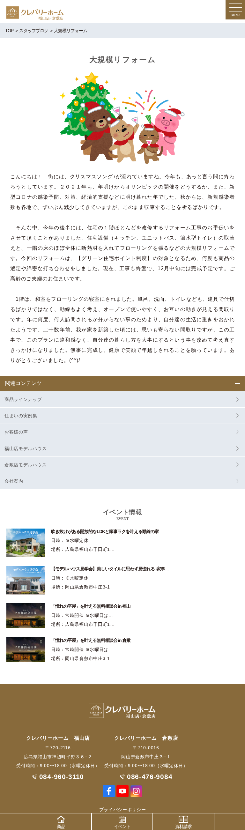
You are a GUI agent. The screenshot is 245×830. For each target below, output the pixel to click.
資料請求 (183, 826)
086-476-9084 (149, 776)
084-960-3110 (61, 776)
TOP (9, 30)
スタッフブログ (33, 30)
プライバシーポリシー (122, 809)
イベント (122, 826)
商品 (61, 826)
